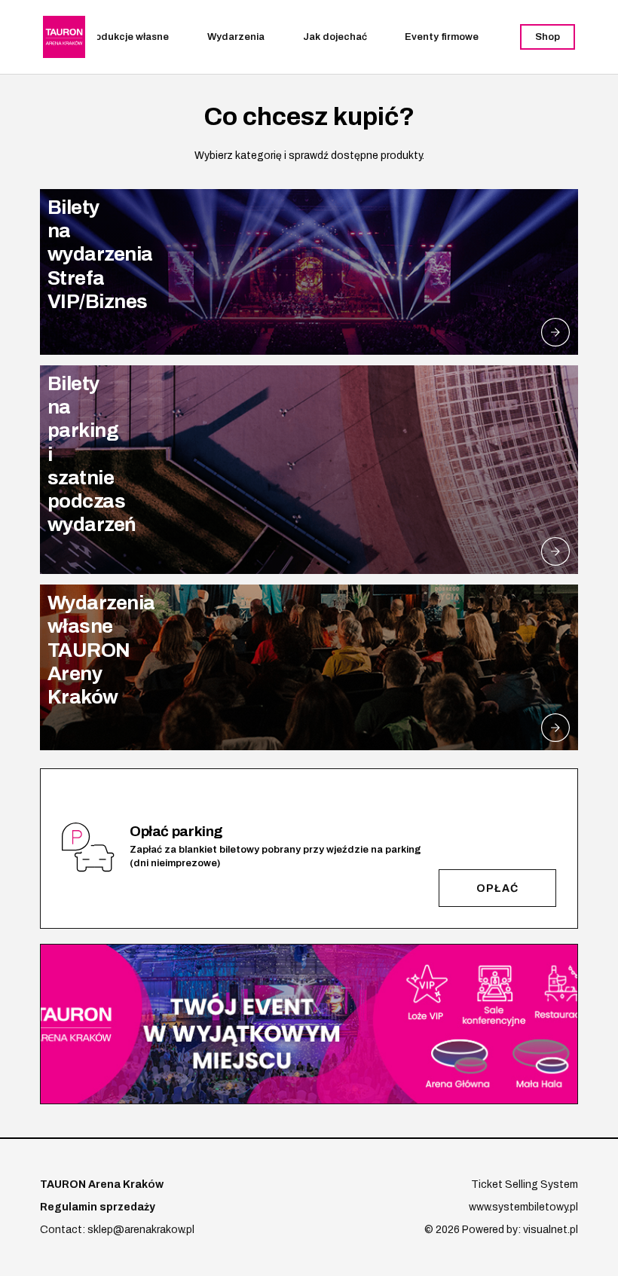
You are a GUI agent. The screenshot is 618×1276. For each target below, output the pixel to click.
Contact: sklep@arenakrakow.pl (117, 1229)
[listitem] (309, 272)
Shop (547, 37)
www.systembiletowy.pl (523, 1207)
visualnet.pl (550, 1229)
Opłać (497, 888)
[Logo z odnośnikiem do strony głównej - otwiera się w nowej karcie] (64, 37)
